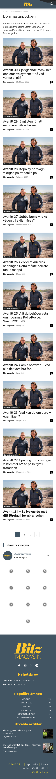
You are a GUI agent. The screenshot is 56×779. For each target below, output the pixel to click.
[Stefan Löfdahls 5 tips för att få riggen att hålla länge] (48, 748)
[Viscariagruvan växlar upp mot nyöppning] (48, 734)
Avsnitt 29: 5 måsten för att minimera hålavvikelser (22, 123)
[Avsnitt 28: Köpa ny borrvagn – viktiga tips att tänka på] (28, 151)
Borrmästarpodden (11, 65)
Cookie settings (40, 772)
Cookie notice (39, 768)
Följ (49, 555)
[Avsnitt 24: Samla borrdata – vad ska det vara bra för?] (28, 347)
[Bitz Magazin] (28, 4)
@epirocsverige (22, 554)
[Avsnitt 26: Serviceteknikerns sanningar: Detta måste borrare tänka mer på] (28, 245)
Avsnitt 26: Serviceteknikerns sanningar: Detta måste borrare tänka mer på (25, 266)
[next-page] (37, 534)
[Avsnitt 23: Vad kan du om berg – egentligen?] (28, 395)
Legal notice (32, 764)
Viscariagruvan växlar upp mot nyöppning (17, 731)
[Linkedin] (31, 666)
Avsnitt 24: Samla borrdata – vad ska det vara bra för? (26, 367)
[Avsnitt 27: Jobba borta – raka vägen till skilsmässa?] (28, 199)
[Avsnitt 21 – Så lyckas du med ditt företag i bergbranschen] (28, 494)
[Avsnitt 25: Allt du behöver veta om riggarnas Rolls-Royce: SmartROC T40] (28, 296)
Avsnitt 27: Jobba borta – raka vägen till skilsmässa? (25, 218)
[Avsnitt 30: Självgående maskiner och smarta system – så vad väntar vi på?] (28, 52)
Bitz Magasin (8, 82)
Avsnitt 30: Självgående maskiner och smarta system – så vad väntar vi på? (27, 74)
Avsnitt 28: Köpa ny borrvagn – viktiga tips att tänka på (25, 171)
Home (5, 11)
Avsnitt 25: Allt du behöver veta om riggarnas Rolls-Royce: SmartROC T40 (25, 317)
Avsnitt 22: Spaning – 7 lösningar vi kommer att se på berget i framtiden (27, 464)
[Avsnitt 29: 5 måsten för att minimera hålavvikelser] (28, 104)
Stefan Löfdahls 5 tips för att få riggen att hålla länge (22, 746)
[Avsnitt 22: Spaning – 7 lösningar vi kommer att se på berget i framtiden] (28, 442)
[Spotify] (37, 666)
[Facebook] (19, 666)
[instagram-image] (11, 571)
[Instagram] (25, 666)
